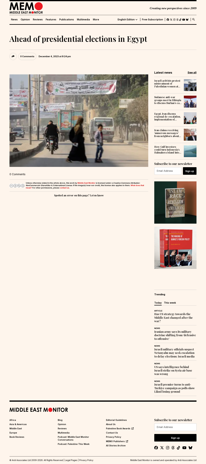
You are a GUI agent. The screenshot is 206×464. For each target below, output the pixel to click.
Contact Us (112, 432)
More (96, 19)
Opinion (25, 19)
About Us (111, 424)
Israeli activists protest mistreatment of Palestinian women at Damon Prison (167, 83)
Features (51, 19)
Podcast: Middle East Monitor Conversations (73, 438)
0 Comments (27, 56)
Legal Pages (71, 460)
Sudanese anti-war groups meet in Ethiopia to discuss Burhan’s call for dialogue (167, 100)
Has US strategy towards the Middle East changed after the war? (173, 317)
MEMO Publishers (115, 441)
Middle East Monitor (86, 183)
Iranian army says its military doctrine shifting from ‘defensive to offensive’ (175, 335)
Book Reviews (17, 437)
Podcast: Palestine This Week (73, 444)
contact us (64, 188)
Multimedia (83, 19)
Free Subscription (152, 19)
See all (192, 72)
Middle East (16, 428)
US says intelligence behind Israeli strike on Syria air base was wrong (173, 370)
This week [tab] (170, 302)
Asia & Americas (18, 424)
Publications (66, 19)
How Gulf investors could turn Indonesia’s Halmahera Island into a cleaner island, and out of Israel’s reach (167, 149)
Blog (60, 420)
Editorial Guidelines (116, 420)
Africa (13, 420)
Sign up (189, 171)
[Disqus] (79, 239)
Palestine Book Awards (118, 428)
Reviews (38, 19)
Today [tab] (158, 302)
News (14, 19)
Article (158, 311)
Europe (13, 432)
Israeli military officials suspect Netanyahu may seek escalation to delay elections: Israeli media (174, 353)
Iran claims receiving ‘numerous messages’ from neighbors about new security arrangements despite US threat (166, 133)
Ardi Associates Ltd (187, 460)
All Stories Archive (116, 445)
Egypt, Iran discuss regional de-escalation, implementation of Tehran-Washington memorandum (167, 116)
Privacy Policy (113, 437)
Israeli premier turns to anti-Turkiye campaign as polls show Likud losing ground (174, 388)
